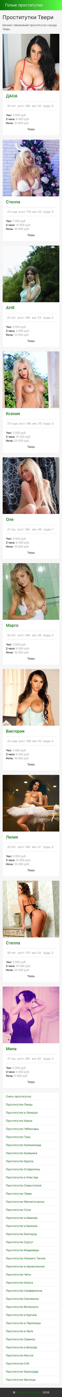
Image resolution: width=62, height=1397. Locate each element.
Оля (10, 519)
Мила (11, 1048)
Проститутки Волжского (22, 1306)
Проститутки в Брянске (21, 1226)
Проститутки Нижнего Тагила (25, 1258)
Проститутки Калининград (23, 1145)
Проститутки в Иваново (22, 1217)
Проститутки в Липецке (22, 1112)
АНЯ (10, 307)
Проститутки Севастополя (23, 1185)
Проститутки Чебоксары (22, 1128)
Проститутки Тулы (18, 1137)
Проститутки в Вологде (21, 1347)
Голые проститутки (24, 5)
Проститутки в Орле (19, 1331)
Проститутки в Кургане (21, 1315)
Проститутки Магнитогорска (25, 1201)
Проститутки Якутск (19, 1355)
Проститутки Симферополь (24, 1290)
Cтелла (13, 202)
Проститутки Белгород (21, 1234)
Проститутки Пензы (19, 1104)
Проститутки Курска (19, 1161)
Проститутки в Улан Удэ (22, 1177)
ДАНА (12, 96)
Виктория (15, 731)
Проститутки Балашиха (21, 1153)
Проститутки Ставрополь (23, 1169)
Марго (12, 625)
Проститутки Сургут (19, 1242)
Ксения (13, 413)
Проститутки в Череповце (23, 1323)
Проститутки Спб (17, 1363)
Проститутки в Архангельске (25, 1266)
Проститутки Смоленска (22, 1298)
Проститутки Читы (18, 1274)
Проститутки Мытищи (21, 1379)
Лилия (12, 837)
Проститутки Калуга (19, 1282)
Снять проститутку (18, 1096)
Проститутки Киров (19, 1120)
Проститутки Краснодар (22, 1371)
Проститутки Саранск (20, 1339)
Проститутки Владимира (22, 1250)
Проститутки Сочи (18, 1209)
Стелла (13, 943)
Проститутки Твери (19, 1193)
